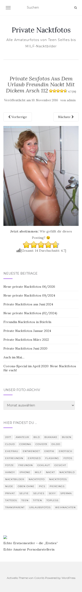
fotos (68, 458)
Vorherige (18, 117)
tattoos (11, 500)
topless (52, 500)
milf (38, 472)
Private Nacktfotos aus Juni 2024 (28, 304)
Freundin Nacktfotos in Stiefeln (27, 322)
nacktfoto (37, 479)
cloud (10, 444)
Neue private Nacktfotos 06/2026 (29, 287)
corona (25, 444)
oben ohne (26, 486)
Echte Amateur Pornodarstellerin (28, 549)
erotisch (65, 451)
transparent (15, 507)
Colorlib (39, 578)
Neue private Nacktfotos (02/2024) (30, 313)
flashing (52, 458)
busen (66, 437)
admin (71, 100)
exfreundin (14, 458)
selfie (24, 493)
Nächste (65, 117)
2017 (8, 437)
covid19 (41, 444)
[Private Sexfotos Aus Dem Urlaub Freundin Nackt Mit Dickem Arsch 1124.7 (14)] (41, 176)
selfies (38, 493)
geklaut (43, 465)
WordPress (68, 578)
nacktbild (67, 472)
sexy (52, 493)
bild (36, 437)
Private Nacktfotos (41, 30)
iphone (25, 472)
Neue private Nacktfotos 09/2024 (29, 295)
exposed (34, 458)
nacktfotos (58, 479)
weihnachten (65, 507)
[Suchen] (75, 7)
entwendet (31, 451)
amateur (22, 437)
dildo (55, 444)
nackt (50, 472)
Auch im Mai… (13, 357)
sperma (66, 493)
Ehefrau (11, 451)
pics (42, 486)
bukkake (50, 437)
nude (9, 486)
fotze (9, 465)
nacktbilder (14, 479)
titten (37, 500)
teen (24, 500)
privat (10, 493)
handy (10, 472)
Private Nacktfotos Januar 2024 (27, 331)
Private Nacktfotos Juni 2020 (25, 348)
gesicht (60, 465)
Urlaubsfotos (40, 507)
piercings (57, 486)
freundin (25, 465)
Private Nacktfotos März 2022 (26, 340)
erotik (49, 451)
